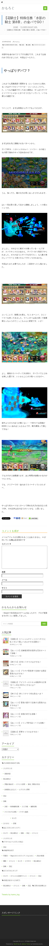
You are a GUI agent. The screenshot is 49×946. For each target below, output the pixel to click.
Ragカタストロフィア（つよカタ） (22, 856)
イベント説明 (20, 784)
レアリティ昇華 (24, 789)
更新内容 (7, 774)
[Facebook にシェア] (19, 518)
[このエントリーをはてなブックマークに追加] (14, 518)
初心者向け (7, 779)
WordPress (17, 944)
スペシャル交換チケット (18, 876)
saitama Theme (26, 944)
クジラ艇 (25, 806)
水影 (22, 45)
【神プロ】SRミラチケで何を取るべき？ (26, 693)
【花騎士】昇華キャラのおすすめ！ (24, 732)
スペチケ (6, 823)
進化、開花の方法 (34, 784)
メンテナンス (7, 768)
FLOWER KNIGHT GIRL (29, 27)
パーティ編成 (23, 812)
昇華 (14, 823)
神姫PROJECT (9, 850)
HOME (15, 27)
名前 (3, 572)
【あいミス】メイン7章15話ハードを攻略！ (28, 723)
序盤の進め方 (9, 784)
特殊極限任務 (14, 806)
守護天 (5, 856)
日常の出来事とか (40, 886)
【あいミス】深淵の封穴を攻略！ (23, 714)
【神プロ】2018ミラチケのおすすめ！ (25, 662)
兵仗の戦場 (40, 856)
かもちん (17, 42)
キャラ (14, 818)
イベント (35, 833)
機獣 (4, 861)
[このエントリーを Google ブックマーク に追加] (17, 518)
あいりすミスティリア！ (12, 828)
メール (4, 580)
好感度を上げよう (10, 789)
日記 (4, 796)
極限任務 (34, 806)
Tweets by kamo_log (10, 894)
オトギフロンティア (10, 871)
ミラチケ (28, 861)
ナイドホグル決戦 (10, 812)
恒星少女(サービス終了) (12, 880)
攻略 (29, 45)
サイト (4, 588)
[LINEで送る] (33, 518)
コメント (6, 544)
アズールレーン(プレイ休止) (13, 842)
